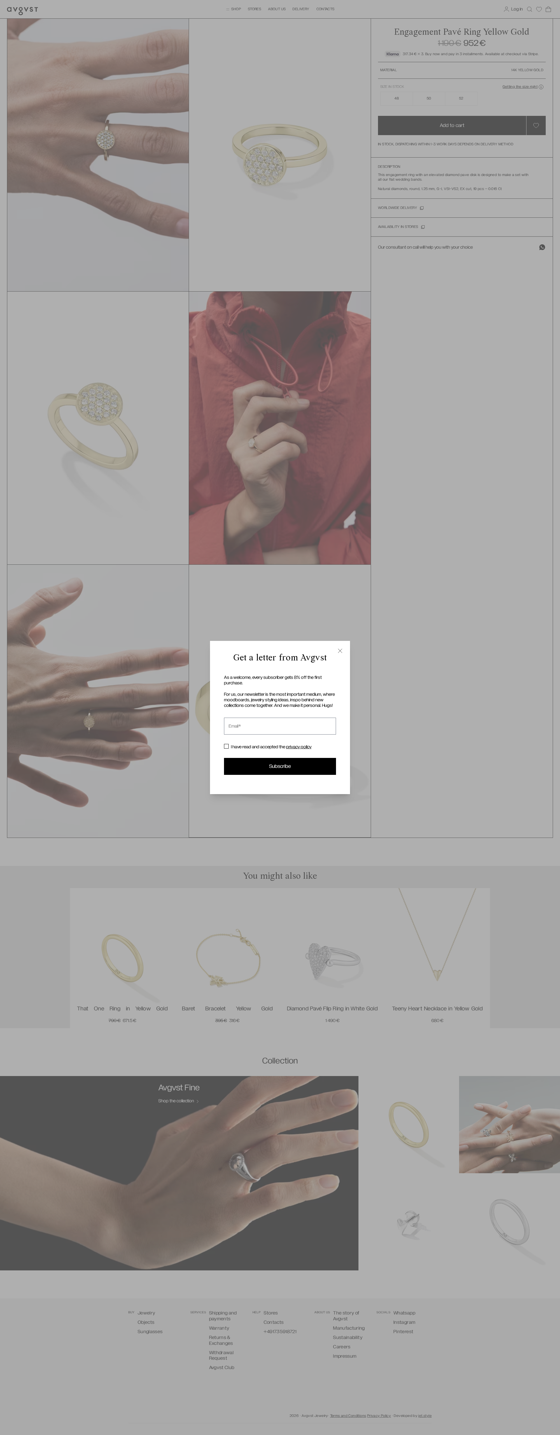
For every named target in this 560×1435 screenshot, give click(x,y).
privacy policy (299, 746)
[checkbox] (226, 746)
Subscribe (280, 766)
